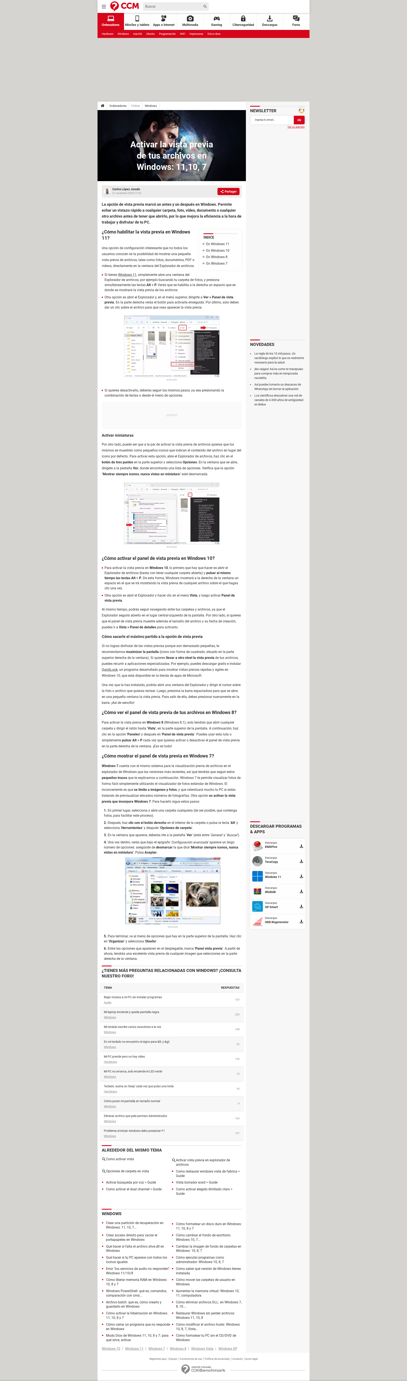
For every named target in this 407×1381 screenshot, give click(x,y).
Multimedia (190, 25)
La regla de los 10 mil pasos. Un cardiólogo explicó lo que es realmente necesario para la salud (279, 358)
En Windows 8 (216, 257)
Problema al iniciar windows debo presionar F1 (134, 1130)
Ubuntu (150, 33)
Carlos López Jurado (126, 189)
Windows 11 (127, 275)
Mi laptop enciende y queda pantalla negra (131, 1012)
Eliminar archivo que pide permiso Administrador (135, 1116)
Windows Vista (202, 1349)
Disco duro (214, 33)
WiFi (182, 33)
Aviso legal (251, 1358)
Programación (167, 33)
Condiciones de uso (191, 1358)
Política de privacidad (217, 1358)
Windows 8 (178, 1349)
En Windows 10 (217, 251)
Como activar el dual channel (127, 1189)
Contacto (237, 1358)
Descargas (269, 25)
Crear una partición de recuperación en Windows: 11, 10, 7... (134, 1225)
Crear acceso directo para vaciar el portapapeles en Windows (131, 1237)
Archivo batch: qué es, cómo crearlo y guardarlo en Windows (134, 1304)
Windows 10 (111, 1349)
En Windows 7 (216, 263)
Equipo (173, 1358)
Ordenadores (118, 106)
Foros (296, 25)
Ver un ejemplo (296, 127)
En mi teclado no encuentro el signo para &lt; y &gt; (137, 1041)
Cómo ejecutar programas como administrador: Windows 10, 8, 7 (200, 1259)
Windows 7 (156, 1349)
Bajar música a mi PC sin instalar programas (133, 997)
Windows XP (227, 1349)
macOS (137, 33)
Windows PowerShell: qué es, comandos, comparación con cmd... (136, 1293)
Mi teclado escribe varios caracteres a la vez (132, 1027)
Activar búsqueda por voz (125, 1182)
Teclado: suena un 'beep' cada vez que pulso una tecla (139, 1086)
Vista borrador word (190, 1182)
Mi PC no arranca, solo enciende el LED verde (133, 1071)
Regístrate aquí (158, 1358)
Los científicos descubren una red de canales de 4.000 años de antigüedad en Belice (278, 400)
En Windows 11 (217, 244)
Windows (123, 33)
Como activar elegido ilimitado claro (203, 1189)
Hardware (107, 33)
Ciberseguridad (243, 25)
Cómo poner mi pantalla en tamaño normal (132, 1101)
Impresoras (196, 33)
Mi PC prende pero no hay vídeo (124, 1056)
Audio (108, 1002)
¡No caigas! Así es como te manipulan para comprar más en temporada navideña (278, 373)
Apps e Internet (163, 25)
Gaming (216, 25)
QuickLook (110, 670)
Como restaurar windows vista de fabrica (206, 1171)
